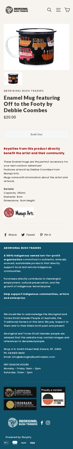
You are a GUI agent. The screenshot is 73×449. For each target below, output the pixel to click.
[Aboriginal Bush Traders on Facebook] (42, 422)
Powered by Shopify (18, 437)
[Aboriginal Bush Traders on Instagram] (48, 422)
